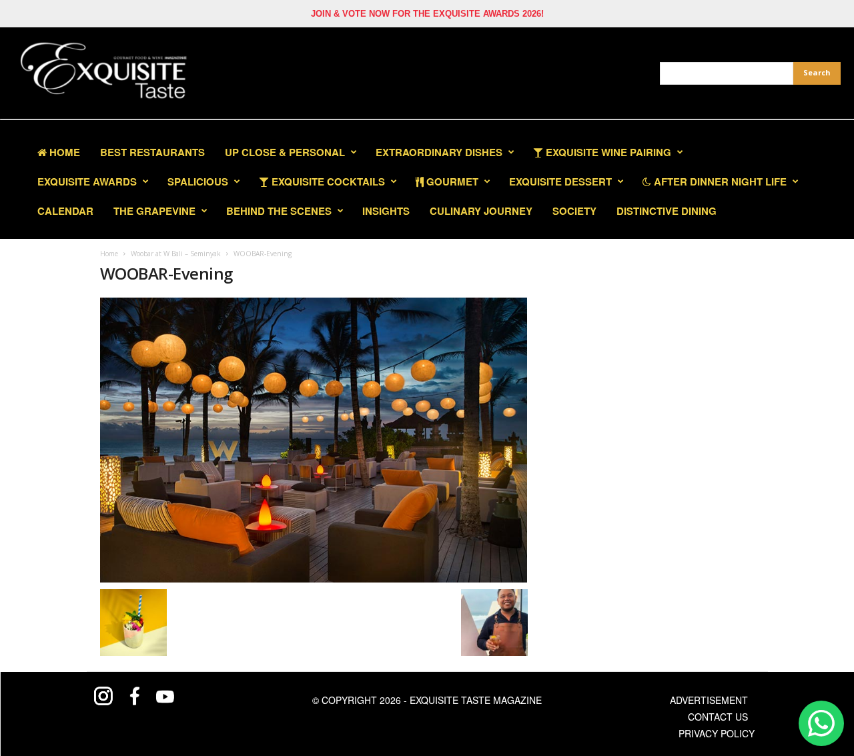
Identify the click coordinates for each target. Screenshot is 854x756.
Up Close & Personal (285, 152)
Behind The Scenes (279, 211)
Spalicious (197, 181)
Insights (386, 211)
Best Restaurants (152, 152)
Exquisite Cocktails (327, 181)
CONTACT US (718, 716)
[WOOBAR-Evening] (314, 440)
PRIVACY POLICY (717, 733)
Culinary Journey (481, 211)
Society (574, 211)
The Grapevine (154, 211)
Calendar (65, 211)
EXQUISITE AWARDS (87, 181)
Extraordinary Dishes (439, 152)
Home (63, 152)
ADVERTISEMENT (709, 700)
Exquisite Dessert (560, 181)
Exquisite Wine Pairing (607, 152)
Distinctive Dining (666, 211)
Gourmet (451, 181)
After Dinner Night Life (719, 181)
